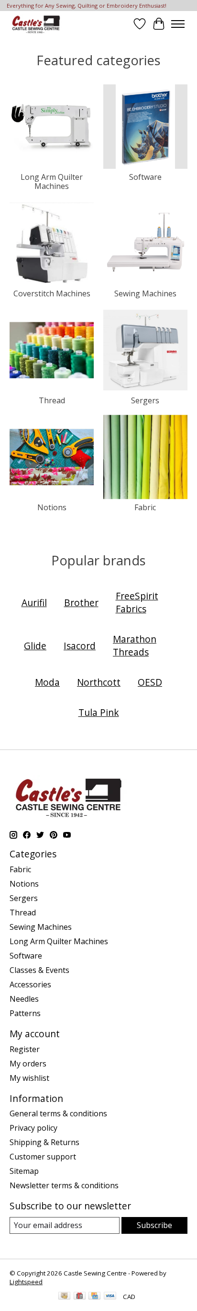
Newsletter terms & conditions (64, 1185)
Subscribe (154, 1225)
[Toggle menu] (177, 24)
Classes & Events (39, 970)
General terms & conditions (58, 1113)
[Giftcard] (80, 1296)
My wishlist (29, 1078)
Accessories (30, 984)
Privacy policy (33, 1128)
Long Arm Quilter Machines (52, 181)
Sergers (145, 400)
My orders (28, 1063)
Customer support (43, 1156)
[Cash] (64, 1296)
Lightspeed (26, 1281)
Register (25, 1049)
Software (145, 177)
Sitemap (24, 1171)
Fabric (145, 507)
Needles (24, 999)
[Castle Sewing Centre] (36, 24)
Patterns (25, 1013)
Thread (52, 400)
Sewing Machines (145, 293)
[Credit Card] (94, 1296)
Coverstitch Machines (51, 293)
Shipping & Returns (44, 1142)
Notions (51, 507)
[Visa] (110, 1296)
